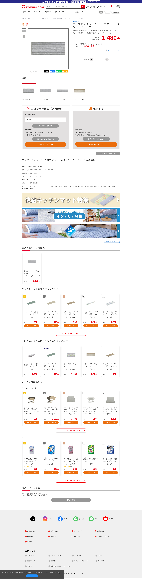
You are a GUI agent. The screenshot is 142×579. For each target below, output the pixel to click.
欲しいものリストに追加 (108, 153)
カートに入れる (45, 144)
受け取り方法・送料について (45, 139)
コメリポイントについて (114, 50)
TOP (23, 18)
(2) (31, 466)
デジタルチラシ (37, 12)
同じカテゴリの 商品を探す (112, 242)
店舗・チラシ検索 (59, 12)
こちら (50, 572)
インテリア (29, 18)
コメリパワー (102, 560)
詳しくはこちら (93, 2)
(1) (71, 466)
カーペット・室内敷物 (56, 18)
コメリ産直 (30, 555)
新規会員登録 (116, 12)
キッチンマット (81, 18)
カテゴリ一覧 (26, 12)
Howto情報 (48, 12)
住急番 (100, 555)
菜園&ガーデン (31, 560)
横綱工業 (76, 21)
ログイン (107, 12)
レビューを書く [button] (71, 500)
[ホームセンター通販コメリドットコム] (33, 8)
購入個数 (86, 59)
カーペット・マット (70, 18)
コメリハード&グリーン (81, 560)
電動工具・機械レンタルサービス (61, 566)
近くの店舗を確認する (45, 126)
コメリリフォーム (56, 555)
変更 (101, 12)
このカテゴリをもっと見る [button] (71, 334)
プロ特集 (30, 566)
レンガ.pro (77, 555)
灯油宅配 (53, 560)
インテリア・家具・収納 (41, 18)
